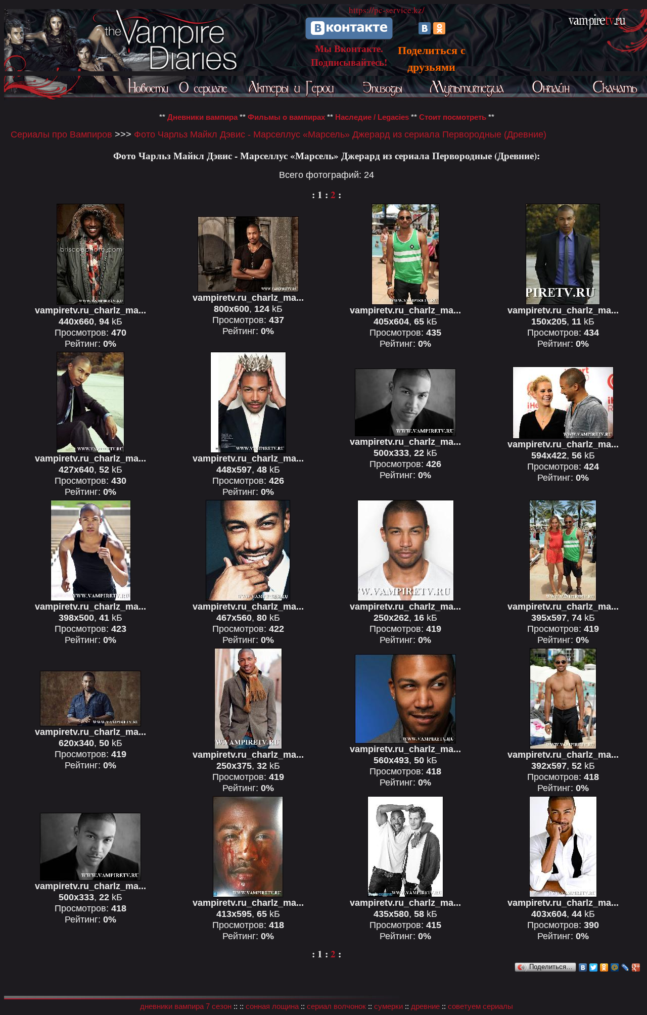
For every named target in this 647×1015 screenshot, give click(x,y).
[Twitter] (593, 967)
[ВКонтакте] (425, 28)
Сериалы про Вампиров (61, 134)
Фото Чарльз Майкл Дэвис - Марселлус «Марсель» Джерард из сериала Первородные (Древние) (340, 134)
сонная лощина (272, 1006)
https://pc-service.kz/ (387, 10)
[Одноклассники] (439, 28)
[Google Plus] (636, 967)
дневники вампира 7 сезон (186, 1006)
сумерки (388, 1006)
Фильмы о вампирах (286, 117)
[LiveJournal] (625, 967)
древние (425, 1006)
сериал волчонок (336, 1006)
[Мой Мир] (615, 967)
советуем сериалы (480, 1006)
